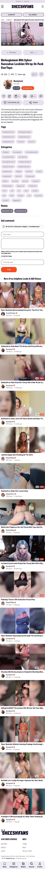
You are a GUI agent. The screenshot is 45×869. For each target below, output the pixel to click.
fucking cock (30, 176)
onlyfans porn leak (24, 166)
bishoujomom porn (24, 137)
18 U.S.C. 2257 (27, 851)
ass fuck (18, 176)
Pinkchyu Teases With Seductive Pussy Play (18, 599)
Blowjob (18, 171)
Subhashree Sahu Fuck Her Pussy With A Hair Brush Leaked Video (22, 382)
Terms (24, 844)
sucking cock (7, 176)
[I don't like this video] (41, 74)
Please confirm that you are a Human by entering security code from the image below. (21, 252)
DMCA (24, 848)
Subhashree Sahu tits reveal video (14, 491)
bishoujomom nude (8, 137)
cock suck (36, 181)
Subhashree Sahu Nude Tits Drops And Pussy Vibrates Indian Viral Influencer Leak (22, 346)
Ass (4, 195)
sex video (29, 171)
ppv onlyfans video (8, 162)
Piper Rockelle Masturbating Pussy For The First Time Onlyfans (22, 310)
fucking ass (32, 186)
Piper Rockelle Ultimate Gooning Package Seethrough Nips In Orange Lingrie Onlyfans (22, 744)
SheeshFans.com (10, 858)
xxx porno (31, 142)
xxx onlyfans (17, 152)
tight (11, 195)
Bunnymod (18, 81)
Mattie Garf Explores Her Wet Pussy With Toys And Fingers (22, 527)
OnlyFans (9, 20)
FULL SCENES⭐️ (33, 15)
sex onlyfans (22, 157)
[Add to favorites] (3, 96)
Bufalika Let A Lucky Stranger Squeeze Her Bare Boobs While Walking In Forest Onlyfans (22, 780)
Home (2, 20)
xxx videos (38, 195)
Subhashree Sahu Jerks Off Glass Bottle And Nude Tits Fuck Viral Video (22, 418)
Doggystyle (16, 200)
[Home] (22, 6)
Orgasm (20, 195)
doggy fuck (20, 186)
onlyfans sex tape (24, 162)
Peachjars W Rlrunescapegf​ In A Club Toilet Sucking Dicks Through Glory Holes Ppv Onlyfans (22, 816)
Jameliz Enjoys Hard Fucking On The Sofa (17, 455)
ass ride (25, 181)
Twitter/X (26, 1)
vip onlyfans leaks (8, 157)
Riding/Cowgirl (7, 186)
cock (26, 191)
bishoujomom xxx (8, 142)
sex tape (15, 181)
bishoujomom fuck (8, 132)
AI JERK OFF (11, 15)
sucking (35, 191)
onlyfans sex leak (8, 166)
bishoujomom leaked (24, 132)
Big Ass (5, 181)
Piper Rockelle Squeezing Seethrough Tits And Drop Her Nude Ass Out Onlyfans (22, 636)
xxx (29, 195)
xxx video (21, 142)
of (19, 191)
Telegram (18, 1)
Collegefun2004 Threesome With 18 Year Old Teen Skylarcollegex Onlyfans (22, 708)
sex (12, 191)
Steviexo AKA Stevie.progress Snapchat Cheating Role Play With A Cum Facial (22, 672)
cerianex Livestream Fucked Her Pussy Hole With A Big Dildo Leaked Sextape (22, 563)
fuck (4, 191)
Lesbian (39, 171)
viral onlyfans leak (31, 152)
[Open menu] (42, 6)
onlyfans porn (7, 171)
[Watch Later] (9, 96)
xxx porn (5, 200)
